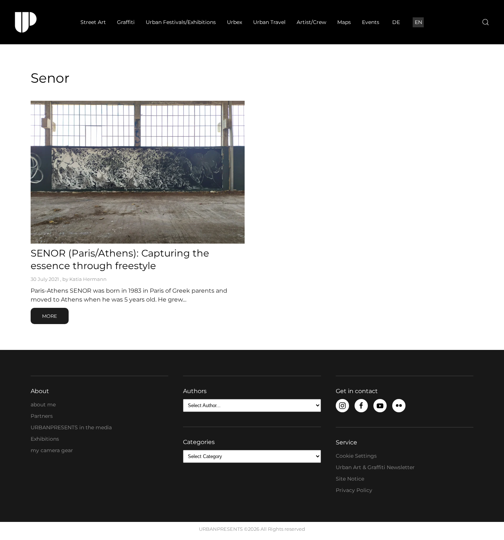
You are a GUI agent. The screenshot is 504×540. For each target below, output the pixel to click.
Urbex (234, 22)
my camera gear (52, 450)
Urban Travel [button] (269, 22)
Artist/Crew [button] (311, 22)
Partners (42, 416)
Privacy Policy (354, 490)
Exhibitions (45, 439)
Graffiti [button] (126, 22)
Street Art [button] (93, 22)
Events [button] (370, 22)
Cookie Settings (356, 456)
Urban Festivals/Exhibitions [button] (181, 22)
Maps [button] (344, 22)
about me (43, 404)
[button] (485, 22)
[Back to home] (26, 22)
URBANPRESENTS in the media (71, 427)
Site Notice (350, 478)
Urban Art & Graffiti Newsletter (375, 467)
